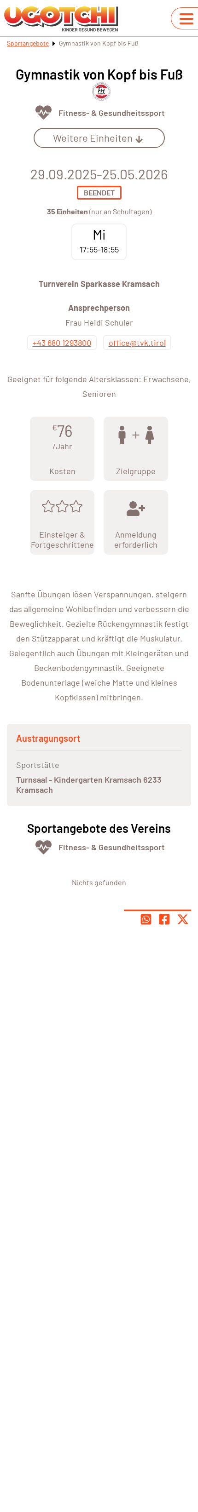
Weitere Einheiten (93, 137)
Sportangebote (28, 43)
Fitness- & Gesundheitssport (111, 113)
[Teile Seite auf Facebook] (164, 919)
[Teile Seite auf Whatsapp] (146, 919)
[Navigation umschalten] (186, 19)
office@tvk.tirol (137, 343)
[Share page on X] (183, 919)
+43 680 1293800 (62, 343)
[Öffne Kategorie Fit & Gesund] (43, 112)
